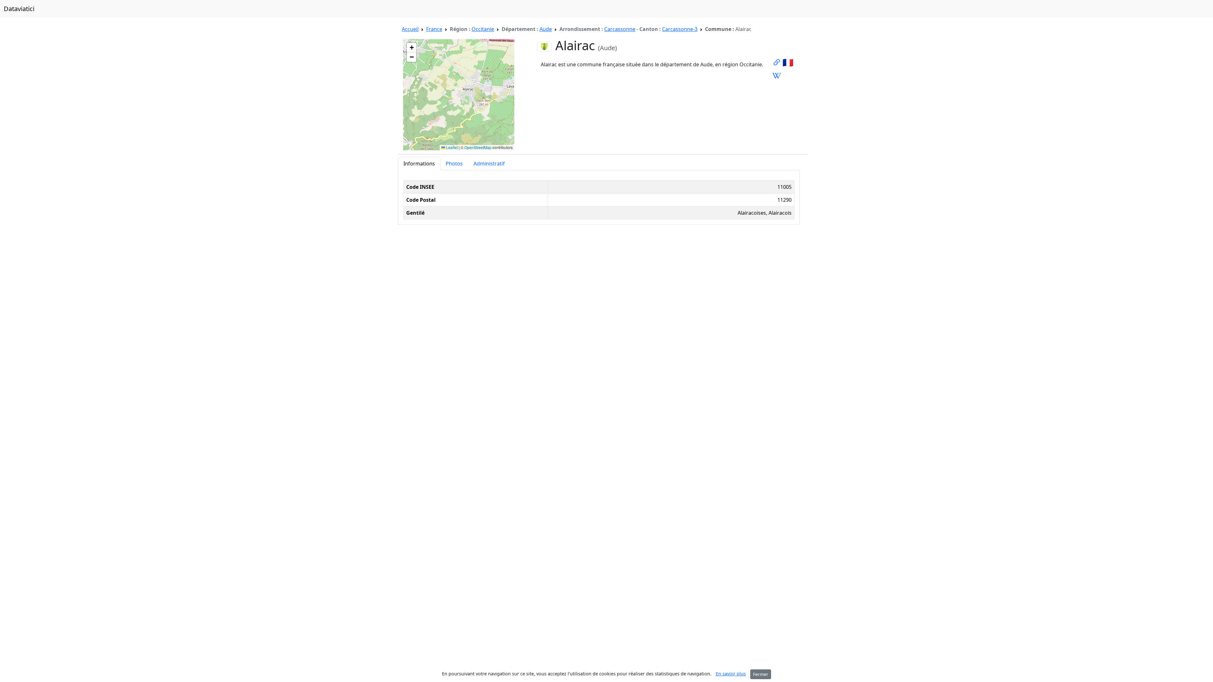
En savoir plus (731, 674)
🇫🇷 (788, 62)
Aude (546, 29)
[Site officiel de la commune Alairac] (776, 62)
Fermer (760, 674)
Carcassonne (619, 29)
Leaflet (451, 147)
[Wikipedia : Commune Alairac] (776, 75)
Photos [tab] (454, 163)
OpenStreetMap (478, 147)
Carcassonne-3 (679, 29)
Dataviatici (19, 8)
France (434, 29)
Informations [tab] (419, 163)
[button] (411, 47)
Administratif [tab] (489, 163)
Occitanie (483, 29)
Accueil (410, 29)
